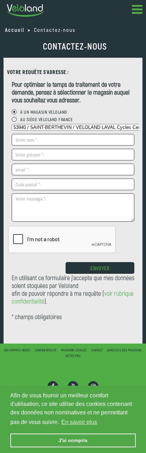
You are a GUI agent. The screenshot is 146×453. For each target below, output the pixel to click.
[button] (137, 10)
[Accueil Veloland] (25, 10)
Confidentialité (46, 350)
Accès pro (73, 355)
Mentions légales (74, 350)
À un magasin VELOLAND (43, 112)
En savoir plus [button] (79, 422)
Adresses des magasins (124, 350)
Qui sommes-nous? (17, 350)
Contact (97, 350)
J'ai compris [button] (73, 440)
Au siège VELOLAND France (46, 119)
